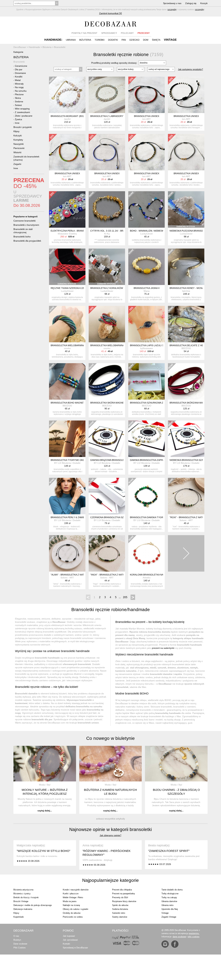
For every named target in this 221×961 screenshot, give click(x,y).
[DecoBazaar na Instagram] (165, 944)
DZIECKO (134, 40)
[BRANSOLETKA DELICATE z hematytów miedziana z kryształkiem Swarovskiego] (186, 324)
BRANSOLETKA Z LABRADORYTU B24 (110, 116)
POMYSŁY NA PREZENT (84, 33)
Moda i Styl (44, 784)
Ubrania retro (167, 905)
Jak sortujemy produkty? (190, 69)
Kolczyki (17, 135)
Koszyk (204, 3)
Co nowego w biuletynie (110, 738)
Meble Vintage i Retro (73, 897)
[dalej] (186, 553)
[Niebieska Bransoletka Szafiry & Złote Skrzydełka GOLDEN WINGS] (186, 439)
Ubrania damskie (169, 901)
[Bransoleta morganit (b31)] (67, 95)
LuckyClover (146, 233)
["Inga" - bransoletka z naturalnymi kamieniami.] (107, 553)
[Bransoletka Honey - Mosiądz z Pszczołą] (186, 267)
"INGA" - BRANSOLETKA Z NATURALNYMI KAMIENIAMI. (119, 574)
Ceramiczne (21, 66)
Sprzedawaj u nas (172, 3)
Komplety (18, 139)
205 (125, 597)
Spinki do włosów (120, 905)
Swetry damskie (119, 917)
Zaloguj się (190, 3)
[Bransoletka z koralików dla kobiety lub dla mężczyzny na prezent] (107, 267)
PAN (124, 40)
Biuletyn (17, 940)
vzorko (67, 348)
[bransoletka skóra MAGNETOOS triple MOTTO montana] (107, 381)
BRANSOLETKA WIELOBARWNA (68, 345)
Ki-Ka (107, 233)
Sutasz (18, 105)
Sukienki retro (118, 913)
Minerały (19, 83)
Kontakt (66, 944)
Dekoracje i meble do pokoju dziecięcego (32, 905)
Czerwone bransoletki (24, 220)
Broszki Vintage (20, 901)
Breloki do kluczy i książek (26, 897)
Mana (146, 291)
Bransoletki (19, 61)
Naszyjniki (18, 144)
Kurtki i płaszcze (70, 893)
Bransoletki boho (22, 236)
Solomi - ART (186, 520)
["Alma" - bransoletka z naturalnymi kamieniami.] (67, 553)
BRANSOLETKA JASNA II (147, 288)
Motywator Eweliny (67, 233)
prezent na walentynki (163, 648)
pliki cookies (193, 936)
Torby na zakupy (169, 897)
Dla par (18, 69)
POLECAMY (127, 33)
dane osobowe (179, 936)
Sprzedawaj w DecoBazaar (75, 947)
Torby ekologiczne (169, 893)
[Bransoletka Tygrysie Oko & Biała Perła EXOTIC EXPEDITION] (67, 439)
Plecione (19, 94)
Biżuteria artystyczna (23, 889)
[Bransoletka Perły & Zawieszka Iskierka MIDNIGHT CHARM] (67, 496)
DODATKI (113, 40)
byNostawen (146, 348)
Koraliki (18, 76)
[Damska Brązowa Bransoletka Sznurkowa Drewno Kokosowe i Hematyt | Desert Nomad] (107, 439)
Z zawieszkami (22, 112)
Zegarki (17, 164)
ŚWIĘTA (156, 40)
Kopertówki (18, 917)
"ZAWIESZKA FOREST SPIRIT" (168, 851)
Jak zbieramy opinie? (110, 835)
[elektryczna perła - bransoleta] (67, 209)
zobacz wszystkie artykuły (110, 818)
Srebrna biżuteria (120, 909)
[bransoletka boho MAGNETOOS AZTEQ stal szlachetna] (67, 381)
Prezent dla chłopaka (122, 889)
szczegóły (172, 9)
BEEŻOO (186, 348)
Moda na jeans (70, 901)
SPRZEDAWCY (109, 33)
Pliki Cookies (19, 947)
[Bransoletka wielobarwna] (67, 324)
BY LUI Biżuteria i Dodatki (67, 463)
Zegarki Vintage (168, 917)
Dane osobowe (20, 944)
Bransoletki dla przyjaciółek (27, 240)
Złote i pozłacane (23, 115)
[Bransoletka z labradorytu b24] (107, 95)
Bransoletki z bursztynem (26, 225)
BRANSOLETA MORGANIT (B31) (68, 116)
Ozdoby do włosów (71, 913)
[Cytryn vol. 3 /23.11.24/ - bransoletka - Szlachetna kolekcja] (107, 209)
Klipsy (16, 131)
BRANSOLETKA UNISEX (146, 116)
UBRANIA (71, 40)
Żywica (18, 119)
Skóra (18, 98)
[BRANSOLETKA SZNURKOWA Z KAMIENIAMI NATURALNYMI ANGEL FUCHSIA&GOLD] (146, 381)
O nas (16, 936)
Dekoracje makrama (22, 909)
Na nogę (19, 87)
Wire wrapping (22, 108)
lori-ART (146, 119)
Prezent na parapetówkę (123, 893)
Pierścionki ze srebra (73, 917)
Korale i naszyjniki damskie (75, 889)
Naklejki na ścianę (71, 905)
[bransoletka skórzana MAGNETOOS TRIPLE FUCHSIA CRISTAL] (186, 381)
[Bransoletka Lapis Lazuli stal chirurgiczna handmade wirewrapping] (146, 324)
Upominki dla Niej (169, 909)
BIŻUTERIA (85, 40)
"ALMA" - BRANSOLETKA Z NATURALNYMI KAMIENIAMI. (80, 574)
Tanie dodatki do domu (172, 889)
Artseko (146, 577)
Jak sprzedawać (70, 940)
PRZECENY (144, 33)
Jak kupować (69, 936)
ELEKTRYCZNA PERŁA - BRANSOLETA (71, 230)
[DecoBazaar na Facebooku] (174, 944)
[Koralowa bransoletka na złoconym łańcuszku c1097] (146, 553)
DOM (145, 40)
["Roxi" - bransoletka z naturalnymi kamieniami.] (186, 496)
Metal (18, 80)
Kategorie (18, 52)
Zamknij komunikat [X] (110, 13)
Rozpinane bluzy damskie (124, 901)
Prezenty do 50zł (120, 897)
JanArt (67, 119)
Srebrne (19, 101)
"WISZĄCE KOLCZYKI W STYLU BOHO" (43, 851)
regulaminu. (194, 933)
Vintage (165, 913)
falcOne (186, 291)
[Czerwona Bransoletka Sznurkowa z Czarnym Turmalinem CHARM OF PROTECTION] (107, 496)
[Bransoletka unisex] (146, 95)
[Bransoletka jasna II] (146, 267)
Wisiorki (17, 152)
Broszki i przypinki (22, 127)
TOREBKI (100, 40)
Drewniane (20, 73)
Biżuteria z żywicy (22, 893)
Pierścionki (18, 148)
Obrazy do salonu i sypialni (75, 909)
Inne (17, 123)
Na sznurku (21, 91)
